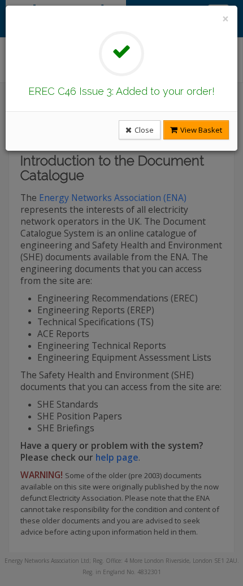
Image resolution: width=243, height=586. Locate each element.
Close (143, 130)
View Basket (200, 130)
